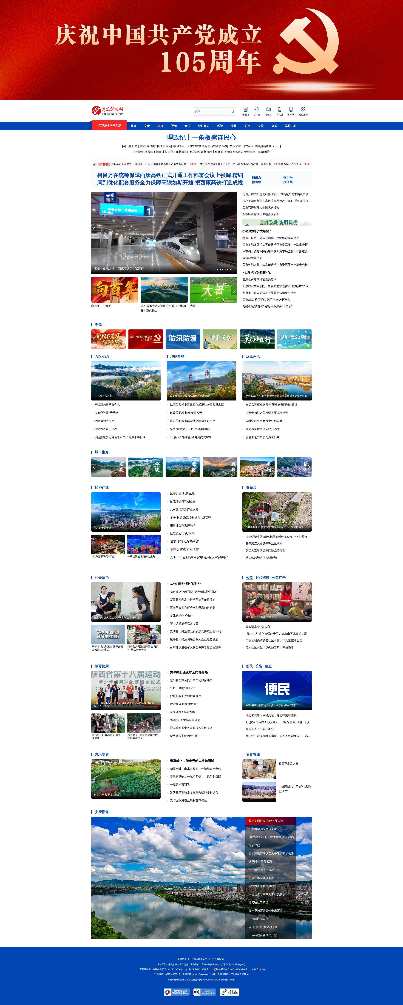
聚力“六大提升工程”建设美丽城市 (191, 429)
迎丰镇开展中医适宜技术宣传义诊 (191, 727)
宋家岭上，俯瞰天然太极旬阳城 (192, 760)
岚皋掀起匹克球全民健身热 (189, 672)
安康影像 (102, 812)
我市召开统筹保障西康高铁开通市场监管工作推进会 (275, 251)
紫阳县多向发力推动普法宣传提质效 (192, 599)
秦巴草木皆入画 (288, 763)
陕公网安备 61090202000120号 (232, 969)
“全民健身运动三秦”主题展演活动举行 (272, 837)
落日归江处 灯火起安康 (263, 927)
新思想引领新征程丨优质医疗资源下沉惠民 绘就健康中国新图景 (230, 151)
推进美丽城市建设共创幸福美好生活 (192, 420)
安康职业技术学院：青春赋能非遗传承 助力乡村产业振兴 (278, 286)
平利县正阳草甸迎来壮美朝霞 (267, 894)
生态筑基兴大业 (103, 395)
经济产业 (102, 487)
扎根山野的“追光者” (182, 688)
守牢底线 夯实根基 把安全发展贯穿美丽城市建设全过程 (276, 395)
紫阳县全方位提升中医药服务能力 (191, 680)
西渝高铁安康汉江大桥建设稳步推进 (271, 853)
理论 (220, 125)
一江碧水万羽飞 (180, 784)
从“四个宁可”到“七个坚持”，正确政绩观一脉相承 (250, 164)
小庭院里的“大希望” (256, 231)
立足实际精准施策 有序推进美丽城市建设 (271, 404)
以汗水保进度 (102, 268)
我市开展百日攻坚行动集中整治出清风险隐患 (270, 238)
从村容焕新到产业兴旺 (184, 509)
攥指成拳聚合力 (252, 258)
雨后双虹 (254, 845)
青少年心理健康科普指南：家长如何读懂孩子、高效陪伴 (281, 735)
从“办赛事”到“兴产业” (103, 556)
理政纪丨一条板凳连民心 (201, 137)
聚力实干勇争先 (102, 527)
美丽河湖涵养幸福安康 (263, 829)
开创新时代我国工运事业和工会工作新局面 (160, 151)
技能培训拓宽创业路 (183, 501)
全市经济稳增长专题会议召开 (260, 214)
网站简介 (181, 959)
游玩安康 (102, 755)
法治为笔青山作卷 (105, 429)
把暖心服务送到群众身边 (185, 696)
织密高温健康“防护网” (183, 704)
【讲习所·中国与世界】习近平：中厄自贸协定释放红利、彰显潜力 (145, 164)
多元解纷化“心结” (181, 615)
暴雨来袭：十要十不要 (260, 729)
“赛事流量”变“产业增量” (184, 549)
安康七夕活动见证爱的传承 (259, 279)
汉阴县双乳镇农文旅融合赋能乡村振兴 (194, 792)
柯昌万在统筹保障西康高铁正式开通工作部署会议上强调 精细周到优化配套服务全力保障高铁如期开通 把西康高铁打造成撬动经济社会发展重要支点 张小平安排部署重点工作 (170, 182)
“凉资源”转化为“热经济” (184, 541)
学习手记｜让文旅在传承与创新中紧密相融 (200, 146)
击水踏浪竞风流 (258, 918)
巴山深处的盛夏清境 (261, 869)
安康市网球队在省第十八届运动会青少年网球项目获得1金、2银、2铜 (125, 704)
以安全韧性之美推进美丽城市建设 (267, 412)
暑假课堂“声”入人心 (258, 626)
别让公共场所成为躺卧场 (261, 557)
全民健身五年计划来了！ (185, 712)
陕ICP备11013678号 (199, 969)
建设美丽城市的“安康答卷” (186, 412)
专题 (234, 125)
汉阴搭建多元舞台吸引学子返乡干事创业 (119, 437)
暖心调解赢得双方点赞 (184, 623)
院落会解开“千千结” (106, 412)
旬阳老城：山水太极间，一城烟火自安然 (195, 768)
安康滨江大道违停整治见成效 (264, 543)
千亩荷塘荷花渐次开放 (263, 935)
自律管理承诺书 (199, 959)
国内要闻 (104, 164)
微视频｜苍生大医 (202, 164)
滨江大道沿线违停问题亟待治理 (265, 550)
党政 (160, 125)
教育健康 (102, 666)
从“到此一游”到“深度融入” (108, 794)
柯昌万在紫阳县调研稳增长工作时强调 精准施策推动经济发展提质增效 (286, 194)
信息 (268, 666)
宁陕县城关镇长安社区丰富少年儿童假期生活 (274, 640)
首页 (133, 125)
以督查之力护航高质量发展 (263, 437)
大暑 (94, 305)
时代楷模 (262, 578)
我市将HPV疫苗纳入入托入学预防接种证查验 (271, 705)
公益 (274, 125)
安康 (147, 125)
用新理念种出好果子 (183, 525)
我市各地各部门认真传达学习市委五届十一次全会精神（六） (280, 244)
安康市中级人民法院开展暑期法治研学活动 (269, 292)
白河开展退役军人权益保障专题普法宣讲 (195, 647)
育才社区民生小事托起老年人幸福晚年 (270, 647)
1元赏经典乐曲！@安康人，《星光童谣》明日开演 (277, 722)
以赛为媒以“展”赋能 (182, 493)
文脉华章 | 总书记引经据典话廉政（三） (255, 146)
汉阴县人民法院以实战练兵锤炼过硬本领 (195, 631)
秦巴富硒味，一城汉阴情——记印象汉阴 (195, 776)
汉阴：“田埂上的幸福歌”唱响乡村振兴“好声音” (199, 557)
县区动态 (102, 356)
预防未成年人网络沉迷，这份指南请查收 (271, 715)
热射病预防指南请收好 (155, 305)
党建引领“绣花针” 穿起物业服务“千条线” (267, 306)
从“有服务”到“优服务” (186, 583)
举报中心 (290, 125)
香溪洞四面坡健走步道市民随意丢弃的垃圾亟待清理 (275, 526)
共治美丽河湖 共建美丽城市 (266, 820)
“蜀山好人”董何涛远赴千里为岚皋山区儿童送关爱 (276, 633)
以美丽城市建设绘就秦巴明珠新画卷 (190, 395)
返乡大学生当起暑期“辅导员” (261, 617)
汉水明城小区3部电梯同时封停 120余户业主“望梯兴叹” (280, 536)
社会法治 (102, 578)
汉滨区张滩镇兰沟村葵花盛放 (188, 800)
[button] (234, 229)
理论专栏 (177, 356)
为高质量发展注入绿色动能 (263, 429)
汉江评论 (204, 125)
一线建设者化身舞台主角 (141, 556)
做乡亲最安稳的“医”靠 (183, 735)
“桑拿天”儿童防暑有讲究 (185, 720)
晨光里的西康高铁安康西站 (266, 910)
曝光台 (251, 487)
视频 (174, 125)
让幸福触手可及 (104, 420)
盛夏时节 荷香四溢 (260, 861)
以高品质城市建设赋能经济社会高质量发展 (197, 404)
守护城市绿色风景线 (261, 886)
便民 (249, 666)
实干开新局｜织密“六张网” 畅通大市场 (147, 146)
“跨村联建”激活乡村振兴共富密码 (191, 517)
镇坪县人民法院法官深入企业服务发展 (194, 639)
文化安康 (253, 755)
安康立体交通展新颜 (261, 878)
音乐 (187, 125)
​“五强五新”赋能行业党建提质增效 (191, 437)
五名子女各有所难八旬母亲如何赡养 (192, 607)
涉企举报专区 (219, 959)
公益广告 (279, 578)
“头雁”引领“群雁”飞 (256, 272)
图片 (247, 125)
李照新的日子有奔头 (107, 404)
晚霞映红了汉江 (258, 902)
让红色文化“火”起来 (182, 533)
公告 (258, 666)
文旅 (261, 125)
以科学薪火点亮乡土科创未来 (264, 420)
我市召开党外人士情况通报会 (260, 207)
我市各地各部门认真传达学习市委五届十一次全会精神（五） (280, 264)
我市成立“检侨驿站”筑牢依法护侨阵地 (266, 299)
